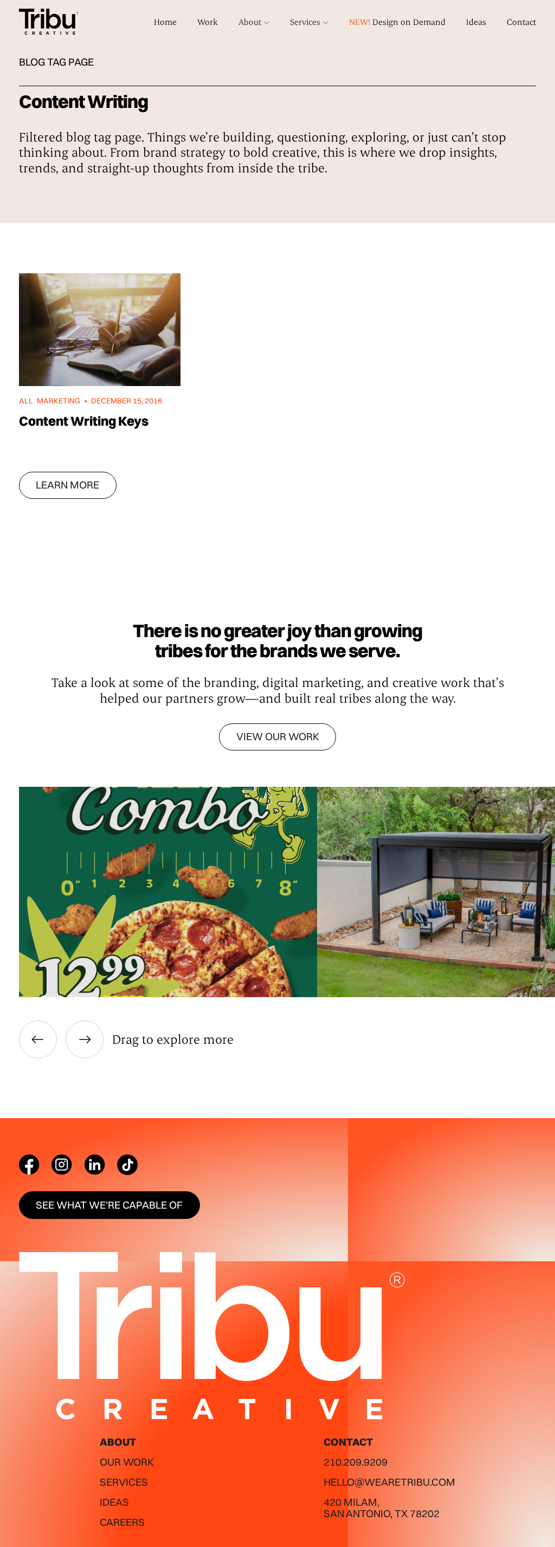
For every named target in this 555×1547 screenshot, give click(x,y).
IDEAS (114, 1502)
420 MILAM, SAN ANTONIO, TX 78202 (382, 1507)
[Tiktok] (127, 1164)
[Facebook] (29, 1164)
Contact (521, 21)
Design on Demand (397, 21)
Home (165, 21)
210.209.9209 (356, 1461)
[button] (253, 22)
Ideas (476, 21)
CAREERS (122, 1522)
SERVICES (124, 1481)
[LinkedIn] (95, 1164)
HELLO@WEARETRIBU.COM (389, 1481)
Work (207, 21)
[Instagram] (61, 1164)
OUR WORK (127, 1461)
